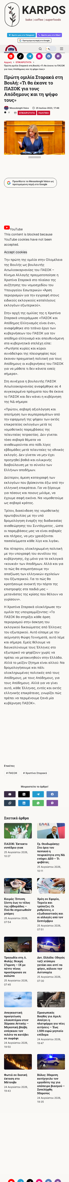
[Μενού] (61, 48)
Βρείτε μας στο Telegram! (23, 35)
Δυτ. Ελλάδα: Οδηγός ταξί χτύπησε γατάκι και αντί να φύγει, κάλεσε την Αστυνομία (51, 965)
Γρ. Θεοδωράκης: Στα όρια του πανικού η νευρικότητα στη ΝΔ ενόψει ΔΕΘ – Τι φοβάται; (51, 853)
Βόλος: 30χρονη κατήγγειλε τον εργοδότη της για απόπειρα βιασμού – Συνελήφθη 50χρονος (51, 1084)
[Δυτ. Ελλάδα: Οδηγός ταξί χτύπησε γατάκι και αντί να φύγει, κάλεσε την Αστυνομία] (51, 944)
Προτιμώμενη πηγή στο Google (36, 40)
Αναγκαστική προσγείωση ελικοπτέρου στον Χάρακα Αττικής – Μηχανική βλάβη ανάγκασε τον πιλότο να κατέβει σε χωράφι (16, 1025)
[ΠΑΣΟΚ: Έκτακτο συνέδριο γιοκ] (18, 831)
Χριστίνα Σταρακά (35, 772)
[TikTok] (20, 56)
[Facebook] (48, 56)
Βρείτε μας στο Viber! (51, 35)
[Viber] (58, 56)
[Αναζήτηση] (40, 49)
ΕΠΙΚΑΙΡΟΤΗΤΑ (27, 113)
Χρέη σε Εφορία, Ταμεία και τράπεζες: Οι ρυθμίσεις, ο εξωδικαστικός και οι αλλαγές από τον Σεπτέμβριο (50, 910)
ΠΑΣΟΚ (11, 772)
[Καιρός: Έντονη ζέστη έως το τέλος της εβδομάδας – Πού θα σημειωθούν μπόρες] (18, 886)
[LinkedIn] (24, 803)
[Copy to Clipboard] (10, 803)
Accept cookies (15, 252)
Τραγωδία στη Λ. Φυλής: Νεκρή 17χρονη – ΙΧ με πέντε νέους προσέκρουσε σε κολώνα (15, 967)
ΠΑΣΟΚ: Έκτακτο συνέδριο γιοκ (15, 845)
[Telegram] (30, 56)
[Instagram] (39, 56)
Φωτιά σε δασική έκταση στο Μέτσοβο (15, 1078)
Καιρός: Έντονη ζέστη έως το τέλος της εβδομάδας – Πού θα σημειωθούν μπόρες (17, 906)
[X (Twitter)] (24, 794)
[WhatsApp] (38, 803)
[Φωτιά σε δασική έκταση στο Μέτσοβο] (18, 1062)
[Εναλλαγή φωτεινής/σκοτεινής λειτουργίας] (50, 49)
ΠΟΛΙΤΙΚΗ (43, 113)
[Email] (10, 794)
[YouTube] (11, 56)
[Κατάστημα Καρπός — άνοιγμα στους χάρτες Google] (34, 14)
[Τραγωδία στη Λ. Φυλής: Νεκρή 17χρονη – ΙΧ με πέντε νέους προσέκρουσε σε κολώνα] (18, 944)
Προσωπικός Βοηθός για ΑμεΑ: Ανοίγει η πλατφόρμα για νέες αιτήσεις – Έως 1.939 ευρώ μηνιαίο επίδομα (51, 1023)
